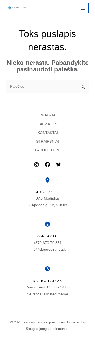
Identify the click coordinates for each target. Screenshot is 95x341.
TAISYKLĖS (47, 124)
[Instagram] (36, 164)
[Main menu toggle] (83, 8)
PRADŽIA (47, 115)
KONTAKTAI (47, 133)
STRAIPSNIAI (47, 141)
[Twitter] (58, 164)
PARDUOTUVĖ (47, 150)
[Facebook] (47, 164)
